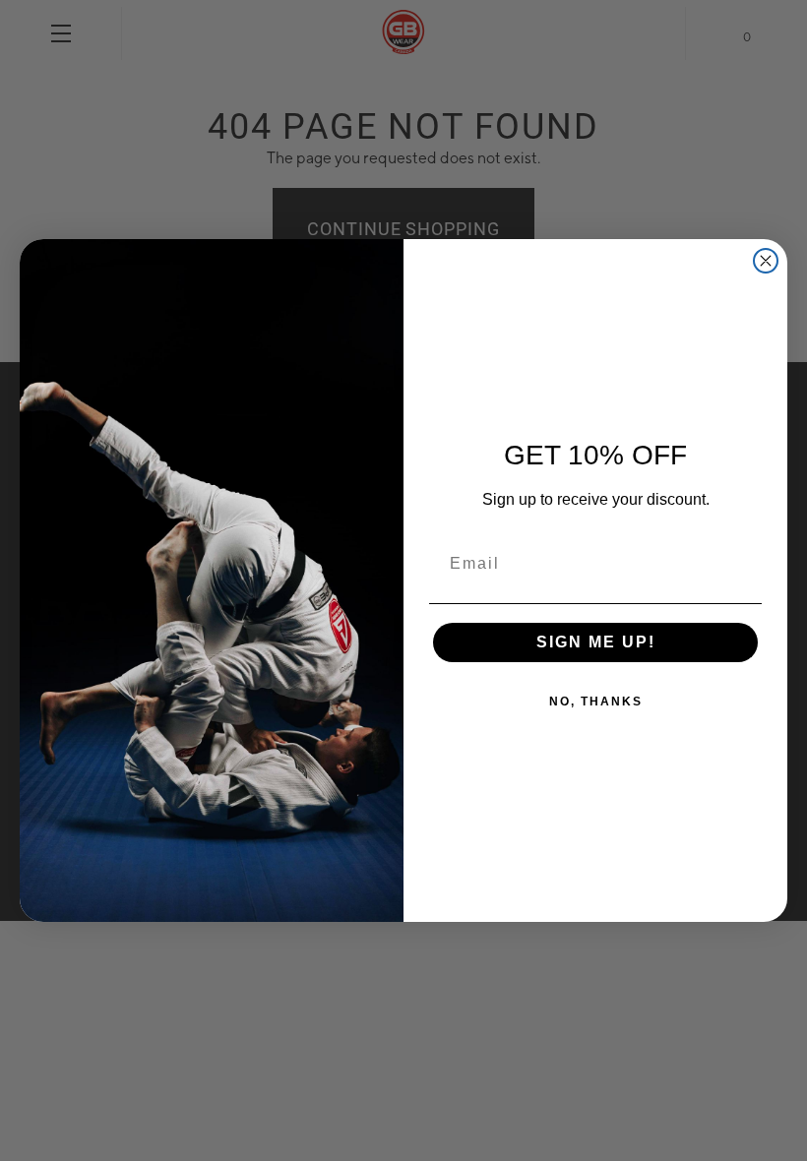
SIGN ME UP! (595, 642)
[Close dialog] (765, 261)
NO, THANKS (596, 701)
